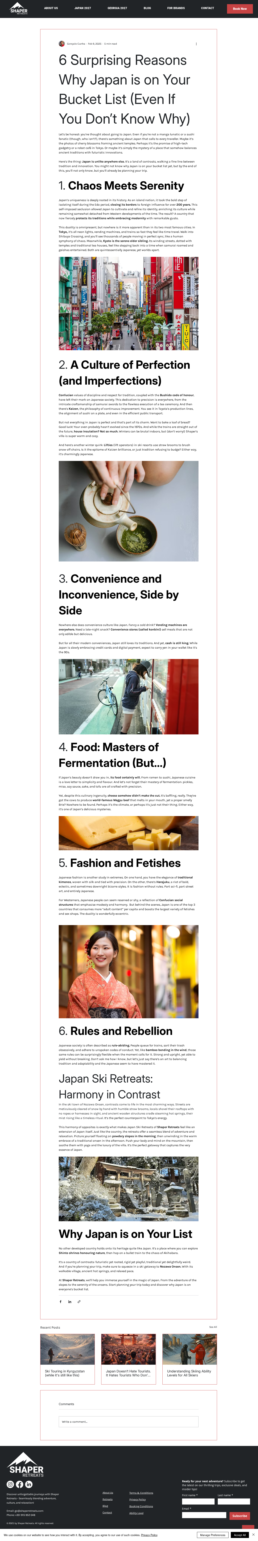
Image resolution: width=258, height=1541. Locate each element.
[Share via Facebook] (60, 1301)
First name (190, 1495)
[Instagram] (10, 1484)
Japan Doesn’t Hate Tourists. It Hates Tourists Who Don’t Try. (128, 1373)
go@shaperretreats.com (29, 1510)
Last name (225, 1495)
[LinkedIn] (28, 1484)
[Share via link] (79, 1301)
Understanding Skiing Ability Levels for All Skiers (189, 1373)
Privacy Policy (149, 1535)
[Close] (253, 1535)
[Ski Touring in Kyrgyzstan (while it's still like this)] (67, 1349)
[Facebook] (19, 1484)
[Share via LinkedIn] (70, 1301)
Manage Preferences (212, 1535)
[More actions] (196, 43)
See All (213, 1327)
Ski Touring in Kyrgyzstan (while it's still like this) (65, 1373)
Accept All (240, 1535)
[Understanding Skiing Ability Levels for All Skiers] (190, 1349)
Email (186, 1508)
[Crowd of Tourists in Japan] (128, 1349)
